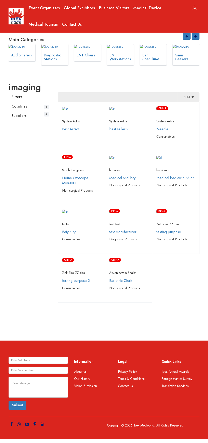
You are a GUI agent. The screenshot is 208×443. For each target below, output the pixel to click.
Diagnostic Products (123, 239)
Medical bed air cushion (175, 178)
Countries (19, 106)
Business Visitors (114, 8)
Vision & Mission (85, 386)
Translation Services (175, 386)
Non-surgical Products (77, 190)
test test (114, 224)
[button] (187, 36)
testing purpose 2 (76, 280)
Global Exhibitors (79, 8)
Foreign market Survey (177, 379)
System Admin (71, 121)
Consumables (165, 136)
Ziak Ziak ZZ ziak (167, 224)
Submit (17, 405)
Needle (162, 129)
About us (80, 371)
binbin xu (68, 224)
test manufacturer (122, 232)
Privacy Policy (127, 371)
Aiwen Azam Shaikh (122, 272)
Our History (82, 379)
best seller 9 (119, 129)
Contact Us (72, 24)
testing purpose (168, 232)
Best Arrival (71, 129)
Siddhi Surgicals (73, 170)
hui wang (115, 170)
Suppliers (19, 115)
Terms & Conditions (131, 379)
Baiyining (69, 232)
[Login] (194, 8)
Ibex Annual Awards (175, 371)
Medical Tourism (43, 24)
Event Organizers (44, 8)
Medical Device (147, 8)
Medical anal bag (122, 178)
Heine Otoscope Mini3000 (75, 180)
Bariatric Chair (120, 280)
